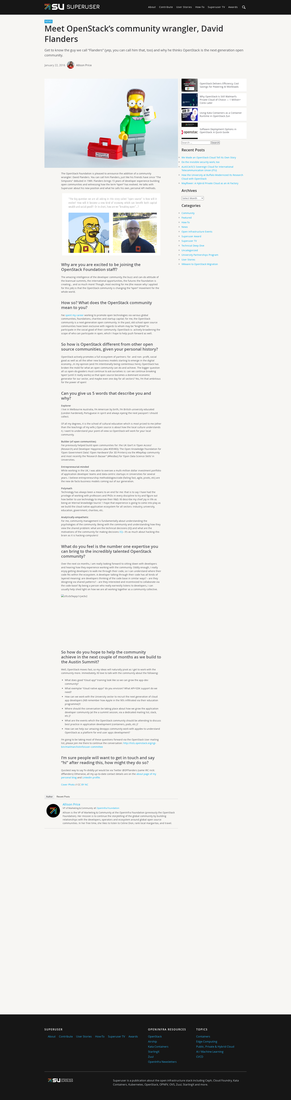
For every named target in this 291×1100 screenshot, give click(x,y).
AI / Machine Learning (209, 1051)
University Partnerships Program (200, 254)
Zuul (151, 1057)
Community (188, 213)
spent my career (74, 315)
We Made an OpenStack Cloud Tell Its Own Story (209, 157)
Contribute (166, 7)
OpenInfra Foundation (108, 808)
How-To (199, 7)
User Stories (184, 7)
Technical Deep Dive (193, 245)
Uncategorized (190, 250)
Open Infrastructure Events (197, 231)
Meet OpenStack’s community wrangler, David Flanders (133, 33)
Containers (203, 1036)
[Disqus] (111, 878)
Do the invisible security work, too (200, 162)
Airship (152, 1041)
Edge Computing (206, 1041)
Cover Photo (68, 784)
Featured (187, 217)
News (185, 226)
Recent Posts (63, 796)
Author (49, 796)
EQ (121, 531)
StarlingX (153, 1051)
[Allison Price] (53, 816)
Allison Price (84, 65)
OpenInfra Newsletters (162, 1062)
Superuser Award (191, 236)
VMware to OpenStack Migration (200, 264)
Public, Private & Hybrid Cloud (215, 1046)
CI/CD (199, 1057)
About (152, 7)
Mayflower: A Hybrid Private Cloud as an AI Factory (210, 183)
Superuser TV (216, 7)
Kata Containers (158, 1046)
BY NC (84, 784)
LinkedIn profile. (91, 777)
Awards (233, 7)
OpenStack (155, 1036)
